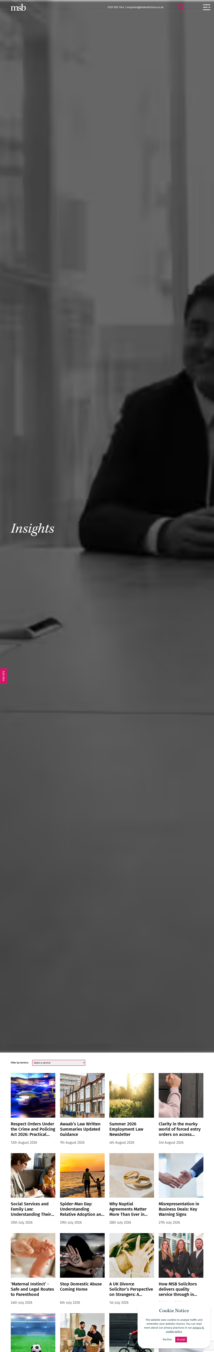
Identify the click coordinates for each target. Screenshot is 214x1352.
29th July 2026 (71, 1222)
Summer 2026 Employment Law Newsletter (126, 1129)
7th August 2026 (72, 1143)
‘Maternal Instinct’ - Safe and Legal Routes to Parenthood (32, 1289)
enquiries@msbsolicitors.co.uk (145, 7)
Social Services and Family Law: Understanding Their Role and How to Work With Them (33, 1209)
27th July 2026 (169, 1222)
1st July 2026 (119, 1303)
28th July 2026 (120, 1222)
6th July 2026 (70, 1303)
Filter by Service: (20, 1062)
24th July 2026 (21, 1303)
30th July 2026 (22, 1222)
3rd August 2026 (171, 1143)
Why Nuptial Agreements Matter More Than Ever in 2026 (128, 1209)
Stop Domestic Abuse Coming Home (81, 1286)
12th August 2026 (24, 1143)
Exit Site (3, 676)
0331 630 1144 (116, 7)
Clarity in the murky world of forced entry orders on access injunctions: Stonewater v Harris (180, 1129)
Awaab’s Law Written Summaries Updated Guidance (80, 1129)
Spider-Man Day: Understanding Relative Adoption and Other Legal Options (82, 1209)
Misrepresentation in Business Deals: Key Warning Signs (179, 1209)
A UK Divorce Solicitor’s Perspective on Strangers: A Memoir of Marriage (131, 1289)
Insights (32, 530)
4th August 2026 (121, 1143)
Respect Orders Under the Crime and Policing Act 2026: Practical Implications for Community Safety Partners (33, 1129)
